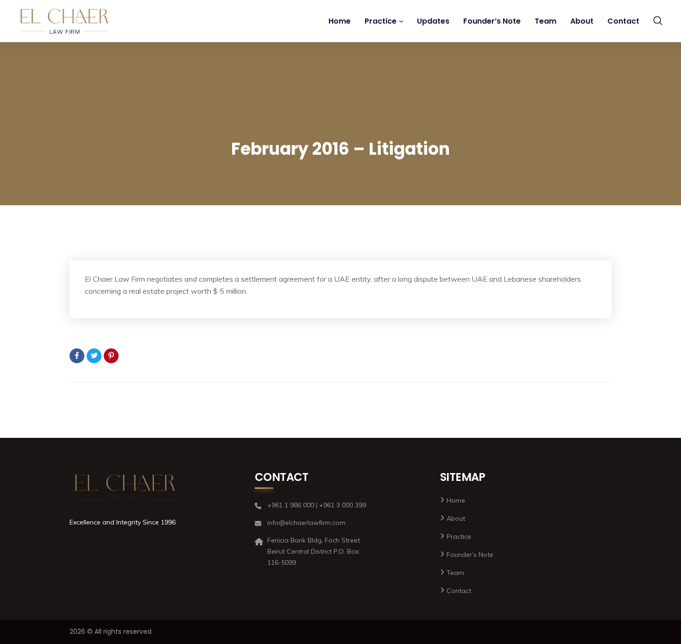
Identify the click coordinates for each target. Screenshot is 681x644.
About (581, 21)
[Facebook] (76, 355)
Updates (433, 21)
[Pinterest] (111, 355)
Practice (381, 21)
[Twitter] (94, 355)
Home (339, 21)
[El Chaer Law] (65, 21)
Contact (623, 21)
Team (545, 21)
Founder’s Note (492, 21)
